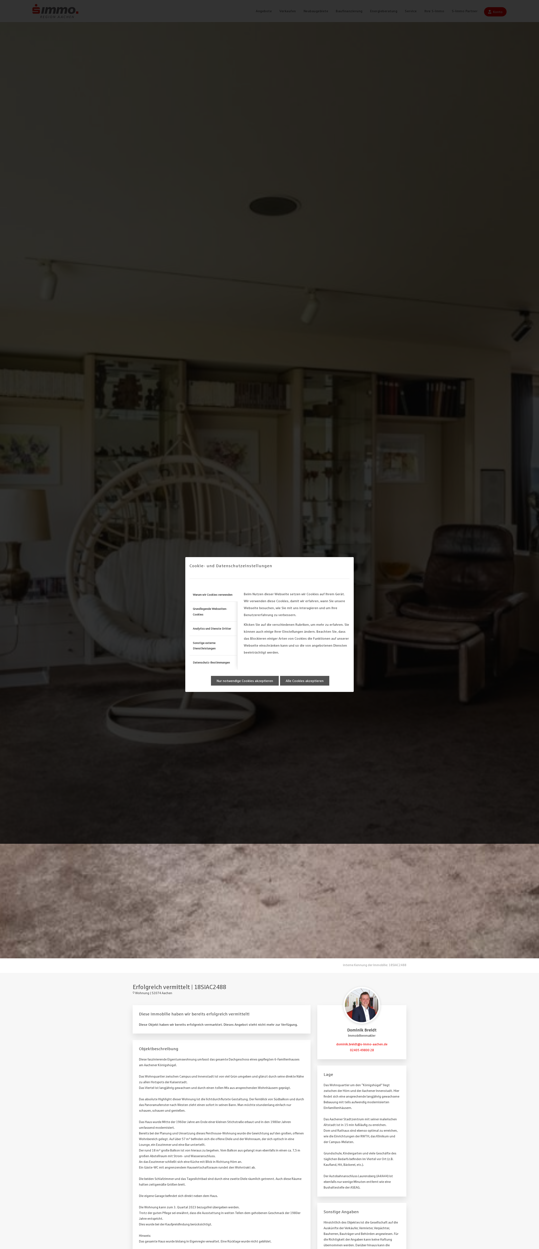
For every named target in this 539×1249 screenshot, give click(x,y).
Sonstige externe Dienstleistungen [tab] (204, 645)
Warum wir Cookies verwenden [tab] (212, 594)
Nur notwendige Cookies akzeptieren (245, 681)
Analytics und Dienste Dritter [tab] (212, 628)
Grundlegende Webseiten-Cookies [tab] (210, 611)
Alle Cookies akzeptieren (305, 681)
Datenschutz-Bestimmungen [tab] (211, 662)
